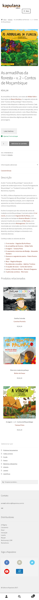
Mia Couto (27, 221)
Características (6, 171)
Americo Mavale (24, 218)
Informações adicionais (9, 165)
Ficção (5, 457)
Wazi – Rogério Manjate (14, 261)
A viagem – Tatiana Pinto (14, 249)
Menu (27, 11)
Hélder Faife (32, 97)
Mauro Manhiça (16, 99)
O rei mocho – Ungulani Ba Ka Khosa (18, 243)
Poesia (5, 460)
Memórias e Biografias (10, 464)
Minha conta (6, 596)
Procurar (19, 596)
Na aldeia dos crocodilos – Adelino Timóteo (20, 264)
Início (4, 20)
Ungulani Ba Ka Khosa (22, 216)
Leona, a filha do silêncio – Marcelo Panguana (21, 269)
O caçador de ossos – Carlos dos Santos (19, 267)
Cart (30, 594)
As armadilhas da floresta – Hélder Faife (19, 246)
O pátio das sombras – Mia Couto (17, 272)
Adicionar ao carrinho (19, 144)
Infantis (10, 20)
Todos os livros (8, 454)
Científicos (6, 474)
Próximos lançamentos (10, 450)
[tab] (19, 165)
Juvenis (5, 470)
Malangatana (20, 223)
